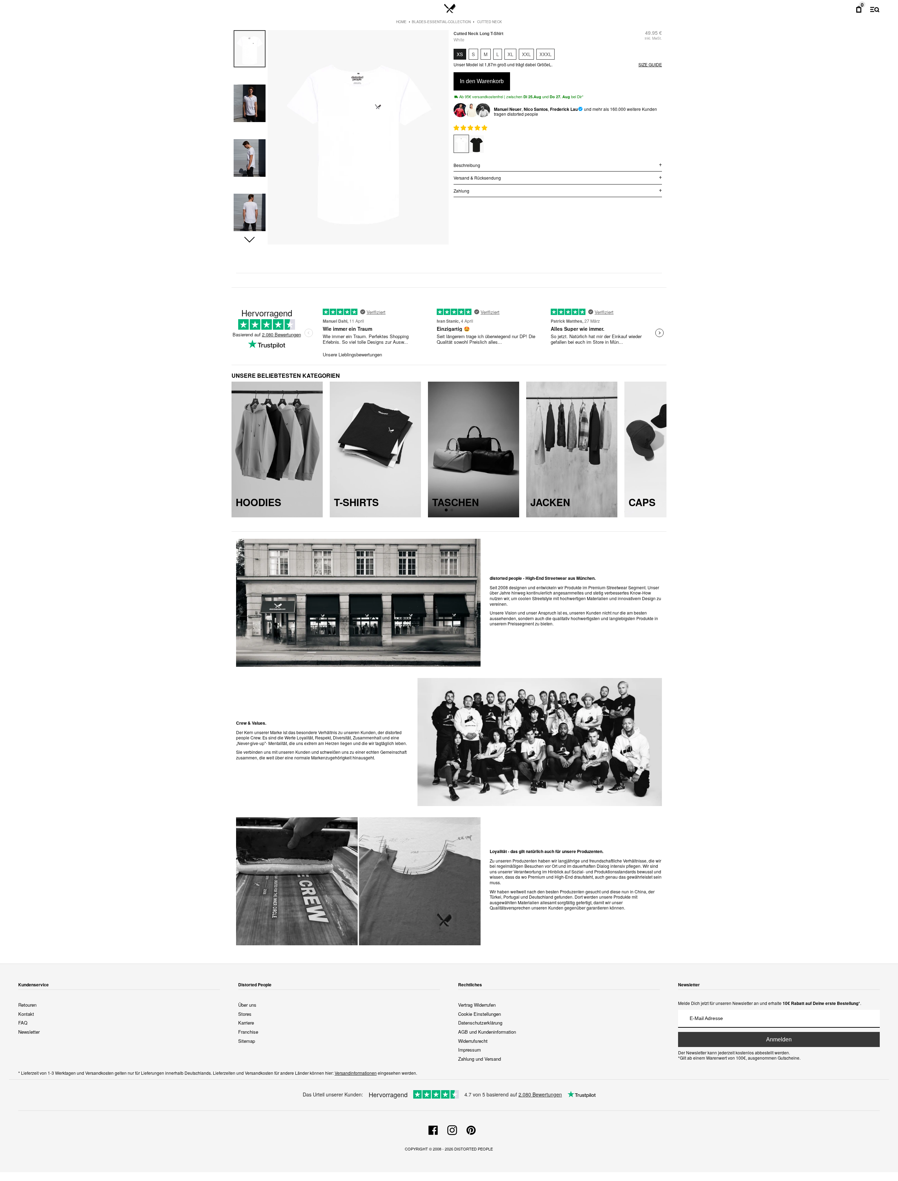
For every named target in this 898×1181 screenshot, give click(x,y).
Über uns (247, 1004)
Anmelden (779, 1039)
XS (460, 54)
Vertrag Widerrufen (477, 1004)
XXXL (545, 54)
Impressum (469, 1049)
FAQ (22, 1022)
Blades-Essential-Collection (441, 21)
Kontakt (26, 1014)
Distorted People (473, 1149)
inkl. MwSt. (653, 38)
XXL (526, 54)
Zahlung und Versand (479, 1058)
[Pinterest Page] (471, 1129)
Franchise (248, 1031)
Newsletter (29, 1031)
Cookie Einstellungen (479, 1014)
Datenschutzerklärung (480, 1022)
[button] (249, 240)
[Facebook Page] (433, 1129)
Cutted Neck (489, 21)
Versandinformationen (356, 1073)
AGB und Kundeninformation (487, 1031)
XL (510, 54)
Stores (245, 1014)
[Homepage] (450, 9)
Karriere (246, 1022)
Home (401, 21)
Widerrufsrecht (473, 1041)
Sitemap (246, 1041)
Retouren (27, 1004)
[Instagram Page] (452, 1129)
